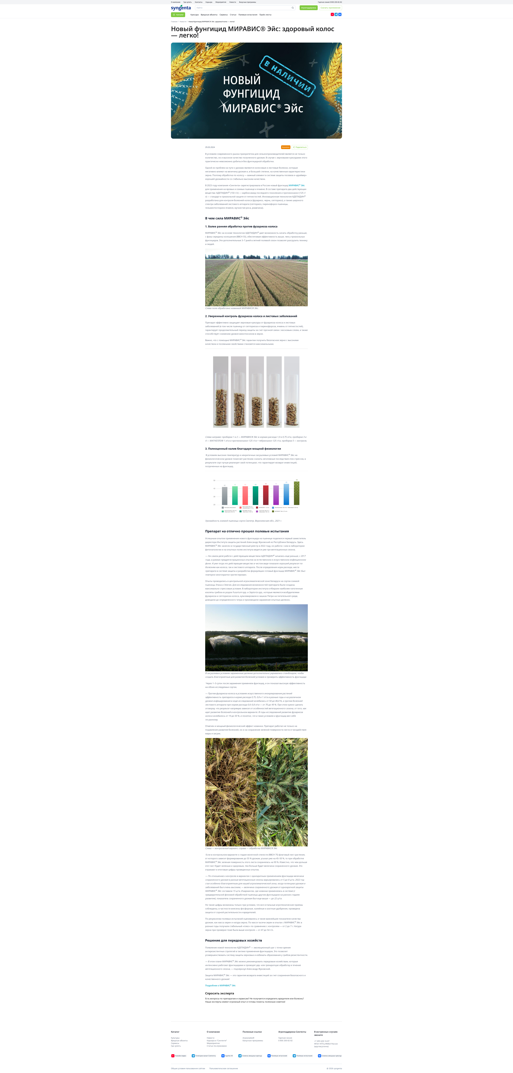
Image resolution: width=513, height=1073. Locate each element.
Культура (195, 14)
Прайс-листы (265, 14)
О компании (175, 2)
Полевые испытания (247, 14)
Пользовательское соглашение (223, 1068)
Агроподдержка (308, 7)
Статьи (233, 14)
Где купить (187, 2)
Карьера (209, 2)
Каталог (180, 14)
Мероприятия (220, 2)
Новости (232, 2)
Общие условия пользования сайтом (188, 1068)
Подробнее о (220, 985)
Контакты (198, 2)
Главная (174, 21)
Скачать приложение (330, 7)
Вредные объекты (209, 14)
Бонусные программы (247, 2)
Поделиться (301, 147)
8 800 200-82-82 (336, 2)
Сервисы (224, 14)
